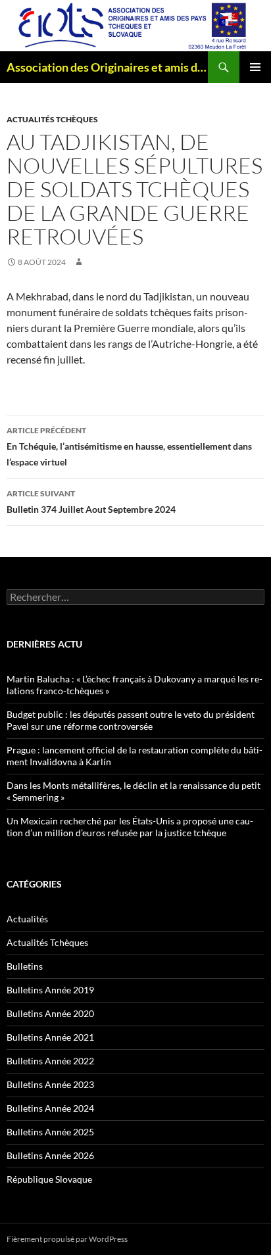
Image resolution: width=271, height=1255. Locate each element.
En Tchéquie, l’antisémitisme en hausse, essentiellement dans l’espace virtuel (129, 446)
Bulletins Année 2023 (50, 1084)
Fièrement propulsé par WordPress (67, 1239)
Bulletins (25, 966)
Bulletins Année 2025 (50, 1131)
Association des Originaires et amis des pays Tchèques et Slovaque (107, 67)
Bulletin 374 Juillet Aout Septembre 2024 (91, 501)
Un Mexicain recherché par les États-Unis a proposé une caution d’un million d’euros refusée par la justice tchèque (130, 826)
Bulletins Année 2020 (50, 1013)
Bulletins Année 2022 (50, 1060)
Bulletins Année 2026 (50, 1155)
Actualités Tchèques (52, 119)
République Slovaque (49, 1179)
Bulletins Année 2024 (50, 1108)
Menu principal (255, 67)
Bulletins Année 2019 (50, 989)
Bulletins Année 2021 (50, 1037)
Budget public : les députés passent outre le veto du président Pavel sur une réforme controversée (131, 720)
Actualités (27, 918)
